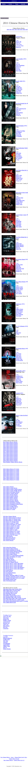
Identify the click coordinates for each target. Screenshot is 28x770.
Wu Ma (18, 424)
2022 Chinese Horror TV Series (11, 470)
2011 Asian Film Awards (9, 594)
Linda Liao (19, 399)
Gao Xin (18, 69)
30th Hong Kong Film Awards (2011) (12, 589)
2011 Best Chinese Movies (9, 516)
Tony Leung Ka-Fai (21, 108)
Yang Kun (18, 225)
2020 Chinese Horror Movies (10, 447)
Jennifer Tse (19, 203)
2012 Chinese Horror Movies (10, 458)
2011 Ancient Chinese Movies (10, 548)
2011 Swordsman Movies (9, 572)
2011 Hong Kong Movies (9, 537)
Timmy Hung (19, 201)
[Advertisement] (14, 671)
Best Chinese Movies (8, 760)
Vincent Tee (19, 402)
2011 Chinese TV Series (9, 509)
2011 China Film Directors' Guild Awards (13, 599)
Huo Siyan (18, 380)
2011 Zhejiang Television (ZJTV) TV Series (14, 576)
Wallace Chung (7, 620)
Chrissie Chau (19, 197)
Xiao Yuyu (18, 356)
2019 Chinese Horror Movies (10, 448)
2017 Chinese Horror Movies (10, 451)
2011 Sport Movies (7, 571)
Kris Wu (5, 627)
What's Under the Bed (21, 415)
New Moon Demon (20, 281)
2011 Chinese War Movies (9, 508)
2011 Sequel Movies (8, 570)
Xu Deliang (19, 132)
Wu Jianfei (18, 313)
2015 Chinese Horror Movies (10, 454)
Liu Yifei (5, 636)
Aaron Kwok (6, 621)
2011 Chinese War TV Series (10, 535)
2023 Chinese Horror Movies (10, 443)
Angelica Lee (19, 376)
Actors (12, 757)
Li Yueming (19, 136)
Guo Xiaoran (19, 422)
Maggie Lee (19, 271)
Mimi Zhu (18, 401)
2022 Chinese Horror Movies (10, 444)
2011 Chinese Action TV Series (11, 523)
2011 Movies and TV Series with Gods (12, 566)
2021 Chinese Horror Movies (10, 446)
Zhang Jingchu (20, 245)
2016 (24, 29)
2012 (13, 29)
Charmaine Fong (20, 200)
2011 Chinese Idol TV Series (10, 529)
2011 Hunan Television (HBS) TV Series (13, 575)
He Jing (18, 420)
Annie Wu (18, 222)
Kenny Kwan (19, 311)
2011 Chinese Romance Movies (11, 501)
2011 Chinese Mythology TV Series (12, 556)
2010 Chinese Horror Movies (10, 460)
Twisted (18, 393)
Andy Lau (5, 624)
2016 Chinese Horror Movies (10, 452)
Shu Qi (5, 647)
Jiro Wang (18, 353)
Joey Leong (19, 403)
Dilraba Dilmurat (7, 638)
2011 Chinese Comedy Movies (10, 493)
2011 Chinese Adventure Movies (11, 492)
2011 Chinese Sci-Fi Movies (10, 505)
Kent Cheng (19, 382)
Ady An (18, 64)
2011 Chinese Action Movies (10, 488)
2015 (21, 29)
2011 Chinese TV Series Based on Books (13, 555)
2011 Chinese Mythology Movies (11, 552)
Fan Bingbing (6, 643)
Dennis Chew (19, 178)
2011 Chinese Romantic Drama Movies (13, 504)
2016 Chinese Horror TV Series (11, 478)
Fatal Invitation (20, 125)
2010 (8, 29)
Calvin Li (18, 378)
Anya (17, 111)
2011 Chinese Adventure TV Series (12, 524)
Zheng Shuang (7, 648)
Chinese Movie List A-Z (19, 760)
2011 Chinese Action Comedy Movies (12, 489)
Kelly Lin (18, 110)
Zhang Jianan (19, 288)
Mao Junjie (19, 226)
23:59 (17, 36)
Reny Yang (18, 70)
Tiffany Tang (6, 646)
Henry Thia (19, 175)
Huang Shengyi (20, 246)
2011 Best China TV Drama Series (12, 519)
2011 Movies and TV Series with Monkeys (13, 567)
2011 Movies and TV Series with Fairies (13, 563)
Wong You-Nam (20, 268)
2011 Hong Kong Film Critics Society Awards (14, 598)
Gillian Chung (19, 309)
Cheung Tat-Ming (20, 131)
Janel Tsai (18, 267)
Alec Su (18, 220)
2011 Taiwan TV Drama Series (11, 521)
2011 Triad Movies (7, 574)
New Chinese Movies (5, 757)
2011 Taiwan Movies (8, 540)
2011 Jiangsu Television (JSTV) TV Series (13, 578)
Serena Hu (18, 135)
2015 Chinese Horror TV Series (11, 479)
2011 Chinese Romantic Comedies (11, 502)
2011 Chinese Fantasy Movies (10, 496)
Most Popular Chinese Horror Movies (12, 462)
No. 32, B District (20, 326)
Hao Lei (18, 247)
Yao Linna (18, 315)
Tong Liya (18, 355)
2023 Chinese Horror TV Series (11, 469)
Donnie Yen (6, 619)
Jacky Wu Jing (7, 616)
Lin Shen (18, 154)
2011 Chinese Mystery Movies (10, 500)
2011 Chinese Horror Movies (10, 459)
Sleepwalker (19, 370)
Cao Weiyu (18, 155)
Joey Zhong (19, 293)
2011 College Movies (8, 558)
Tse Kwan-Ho (19, 360)
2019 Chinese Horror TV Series (11, 474)
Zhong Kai (18, 357)
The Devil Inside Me (21, 103)
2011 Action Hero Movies (9, 547)
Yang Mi (18, 266)
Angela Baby (6, 644)
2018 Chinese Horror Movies (10, 450)
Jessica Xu (18, 270)
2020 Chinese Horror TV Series (11, 473)
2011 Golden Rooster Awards (10, 591)
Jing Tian (5, 640)
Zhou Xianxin (19, 314)
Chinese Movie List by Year (21, 757)
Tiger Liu (18, 91)
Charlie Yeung (19, 377)
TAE (17, 331)
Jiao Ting (18, 133)
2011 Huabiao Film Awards (10, 593)
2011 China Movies (8, 536)
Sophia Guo (19, 93)
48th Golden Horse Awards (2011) (11, 590)
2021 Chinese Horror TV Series (11, 471)
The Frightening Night (21, 148)
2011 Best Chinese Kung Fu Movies (12, 517)
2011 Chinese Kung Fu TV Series (11, 531)
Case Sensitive (19, 59)
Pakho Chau (19, 204)
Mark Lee (18, 47)
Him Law (18, 199)
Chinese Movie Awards (14, 758)
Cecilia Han (19, 87)
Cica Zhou (18, 224)
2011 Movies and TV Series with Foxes (13, 564)
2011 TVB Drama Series (9, 580)
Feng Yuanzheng (20, 65)
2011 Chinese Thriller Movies (10, 506)
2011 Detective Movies (8, 559)
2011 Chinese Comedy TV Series (11, 525)
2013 (16, 29)
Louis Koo (5, 628)
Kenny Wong (19, 381)
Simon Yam (19, 243)
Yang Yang (6, 617)
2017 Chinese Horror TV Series (11, 477)
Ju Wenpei (18, 90)
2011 (10, 29)
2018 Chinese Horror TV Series (11, 475)
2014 (18, 29)
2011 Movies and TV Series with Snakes (13, 568)
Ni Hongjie (18, 221)
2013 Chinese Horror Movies (10, 456)
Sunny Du (18, 249)
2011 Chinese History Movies (10, 497)
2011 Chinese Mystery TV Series (11, 532)
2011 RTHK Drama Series (9, 579)
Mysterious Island (20, 259)
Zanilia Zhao (6, 639)
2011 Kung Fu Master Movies (10, 562)
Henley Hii (18, 41)
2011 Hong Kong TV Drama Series (12, 520)
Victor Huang (19, 112)
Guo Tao (18, 86)
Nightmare (18, 304)
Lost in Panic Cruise (21, 214)
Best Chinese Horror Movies (10, 442)
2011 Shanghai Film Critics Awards (12, 597)
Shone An (18, 66)
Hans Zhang (6, 625)
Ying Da (18, 114)
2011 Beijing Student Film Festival (11, 595)
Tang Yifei (18, 153)
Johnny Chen (19, 287)
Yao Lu (18, 68)
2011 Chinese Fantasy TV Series (11, 527)
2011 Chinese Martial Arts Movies (11, 550)
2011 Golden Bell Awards (9, 602)
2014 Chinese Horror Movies (10, 455)
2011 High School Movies (9, 560)
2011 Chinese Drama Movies (10, 494)
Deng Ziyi (18, 332)
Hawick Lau (6, 623)
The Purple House (20, 348)
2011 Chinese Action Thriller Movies (12, 490)
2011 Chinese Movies (8, 486)
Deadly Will (19, 81)
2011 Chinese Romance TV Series (11, 533)
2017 (26, 29)
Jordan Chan (19, 264)
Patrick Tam (19, 89)
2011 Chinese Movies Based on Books (12, 551)
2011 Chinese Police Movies (10, 554)
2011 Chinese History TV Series (11, 528)
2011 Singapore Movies (9, 539)
